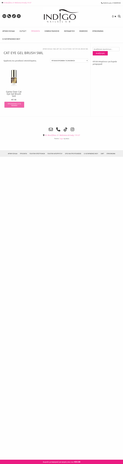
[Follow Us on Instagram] (19, 16)
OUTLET (22, 31)
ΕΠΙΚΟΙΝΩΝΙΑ (97, 31)
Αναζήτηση (100, 53)
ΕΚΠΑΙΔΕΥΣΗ (69, 31)
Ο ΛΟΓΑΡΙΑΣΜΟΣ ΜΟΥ (11, 39)
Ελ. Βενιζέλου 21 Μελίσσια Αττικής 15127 (17, 3)
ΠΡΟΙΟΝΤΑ (35, 31)
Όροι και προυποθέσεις (73, 153)
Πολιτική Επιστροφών (37, 153)
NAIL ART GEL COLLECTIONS (62, 49)
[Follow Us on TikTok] (14, 16)
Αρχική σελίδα (47, 49)
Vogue (61, 138)
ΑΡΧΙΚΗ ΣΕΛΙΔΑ (8, 31)
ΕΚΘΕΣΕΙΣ (83, 31)
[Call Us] (9, 16)
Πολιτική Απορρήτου (54, 153)
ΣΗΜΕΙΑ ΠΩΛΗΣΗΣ (52, 31)
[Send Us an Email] (4, 16)
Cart (102, 153)
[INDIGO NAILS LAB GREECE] (61, 16)
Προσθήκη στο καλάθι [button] (14, 105)
